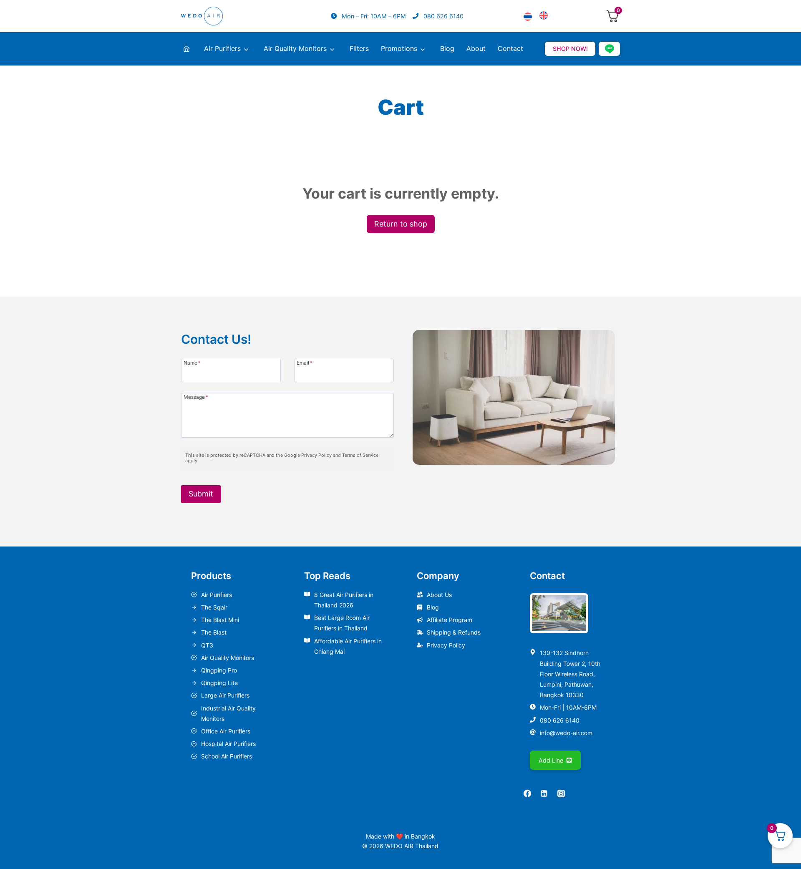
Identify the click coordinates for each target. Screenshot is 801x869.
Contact (510, 48)
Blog (447, 48)
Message (196, 397)
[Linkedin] (544, 793)
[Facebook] (527, 793)
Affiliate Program (449, 619)
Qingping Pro (219, 670)
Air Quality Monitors (295, 48)
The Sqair (214, 607)
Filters (359, 48)
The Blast (214, 632)
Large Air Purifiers (225, 695)
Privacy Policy (446, 645)
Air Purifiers (222, 48)
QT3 (207, 645)
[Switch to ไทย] (528, 17)
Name (192, 362)
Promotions (399, 48)
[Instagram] (561, 793)
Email (304, 362)
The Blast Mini (220, 619)
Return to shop (400, 223)
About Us (439, 594)
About (476, 48)
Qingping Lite (219, 682)
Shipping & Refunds (454, 632)
